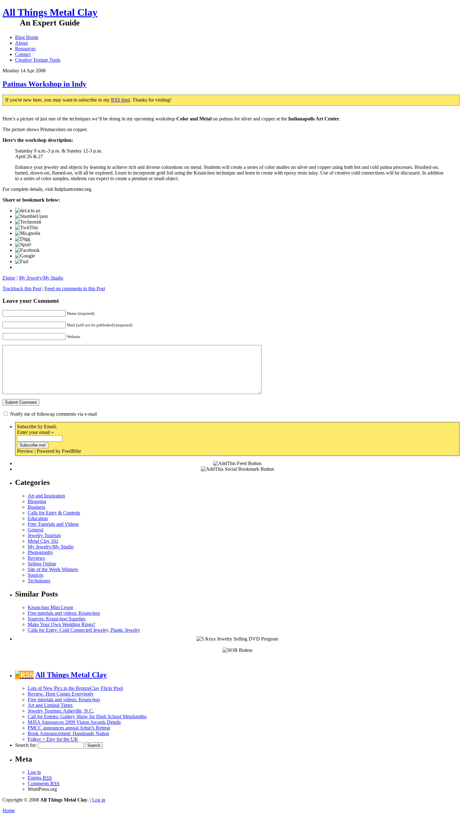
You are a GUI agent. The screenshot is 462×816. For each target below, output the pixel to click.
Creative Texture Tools (37, 60)
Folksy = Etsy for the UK (53, 739)
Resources (25, 48)
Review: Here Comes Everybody (61, 694)
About (21, 43)
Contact (22, 54)
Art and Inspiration (46, 495)
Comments (43, 783)
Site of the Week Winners (53, 569)
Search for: (26, 745)
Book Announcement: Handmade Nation (68, 733)
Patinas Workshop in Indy (44, 84)
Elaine (9, 277)
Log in (34, 772)
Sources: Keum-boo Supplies (56, 618)
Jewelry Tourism (44, 535)
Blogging (37, 501)
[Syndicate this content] (24, 675)
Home (9, 810)
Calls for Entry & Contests (54, 512)
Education (38, 518)
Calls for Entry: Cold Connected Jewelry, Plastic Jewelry (84, 630)
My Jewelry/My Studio (41, 277)
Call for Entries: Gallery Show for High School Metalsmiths (87, 716)
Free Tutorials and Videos (53, 524)
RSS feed (120, 100)
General (35, 529)
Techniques (39, 580)
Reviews (36, 558)
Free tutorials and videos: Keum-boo (64, 613)
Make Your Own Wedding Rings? (61, 624)
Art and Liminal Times (50, 705)
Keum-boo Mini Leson (50, 607)
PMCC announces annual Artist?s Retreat (69, 727)
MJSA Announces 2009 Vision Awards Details (74, 722)
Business (36, 507)
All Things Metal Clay (50, 12)
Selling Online (42, 563)
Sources (35, 575)
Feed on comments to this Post (75, 288)
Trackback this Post (22, 288)
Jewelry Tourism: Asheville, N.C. (61, 710)
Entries (40, 777)
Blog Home (26, 37)
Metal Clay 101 (43, 541)
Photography (40, 552)
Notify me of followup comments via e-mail (53, 414)
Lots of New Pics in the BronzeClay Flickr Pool (75, 688)
